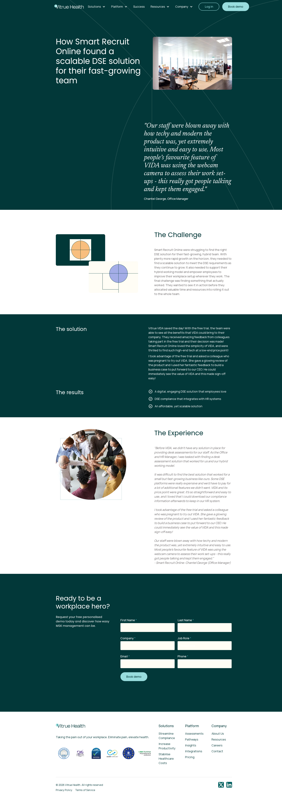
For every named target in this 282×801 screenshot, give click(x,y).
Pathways (191, 739)
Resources (219, 739)
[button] (96, 6)
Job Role (184, 638)
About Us (218, 734)
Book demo (235, 7)
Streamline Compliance (167, 736)
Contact (217, 751)
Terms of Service (85, 790)
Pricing (189, 757)
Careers (217, 745)
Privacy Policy (64, 790)
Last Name (186, 620)
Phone (183, 656)
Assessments (194, 734)
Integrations (193, 751)
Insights (190, 745)
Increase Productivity (167, 746)
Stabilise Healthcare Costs (166, 758)
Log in (209, 7)
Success (139, 7)
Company (128, 638)
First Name (128, 620)
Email (125, 656)
